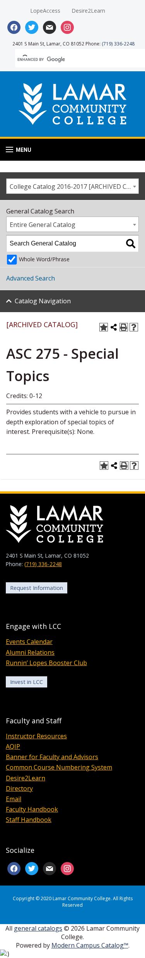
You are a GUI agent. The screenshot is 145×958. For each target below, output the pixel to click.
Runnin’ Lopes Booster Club (46, 663)
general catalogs (38, 928)
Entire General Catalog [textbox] (42, 224)
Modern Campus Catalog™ (89, 945)
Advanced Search (30, 278)
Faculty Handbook (32, 809)
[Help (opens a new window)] (134, 327)
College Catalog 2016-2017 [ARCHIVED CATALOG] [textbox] (74, 186)
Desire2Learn (88, 10)
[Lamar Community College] (73, 103)
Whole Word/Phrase (44, 259)
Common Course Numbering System (59, 767)
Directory (19, 788)
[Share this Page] (113, 327)
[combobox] (72, 186)
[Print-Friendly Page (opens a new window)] (123, 327)
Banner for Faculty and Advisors (52, 757)
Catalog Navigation (43, 301)
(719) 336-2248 (118, 43)
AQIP (13, 746)
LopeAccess (45, 10)
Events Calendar (29, 641)
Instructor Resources (36, 736)
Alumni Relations (30, 652)
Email (13, 799)
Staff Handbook (28, 819)
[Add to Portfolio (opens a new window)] (103, 327)
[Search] (131, 243)
